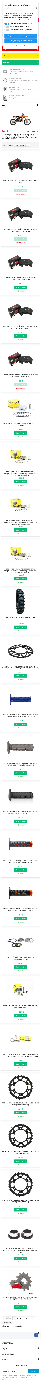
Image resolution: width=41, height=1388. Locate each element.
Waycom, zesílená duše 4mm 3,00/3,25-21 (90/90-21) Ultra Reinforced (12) (20, 376)
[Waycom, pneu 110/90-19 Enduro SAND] (20, 601)
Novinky (6, 62)
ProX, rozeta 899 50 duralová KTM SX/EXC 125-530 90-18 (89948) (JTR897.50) (20, 1152)
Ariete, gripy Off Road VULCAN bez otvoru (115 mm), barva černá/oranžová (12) (20, 910)
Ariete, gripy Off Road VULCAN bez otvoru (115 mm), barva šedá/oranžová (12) (20, 861)
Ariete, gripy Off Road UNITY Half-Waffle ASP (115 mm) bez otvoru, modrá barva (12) (20, 715)
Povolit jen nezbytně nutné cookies (20, 41)
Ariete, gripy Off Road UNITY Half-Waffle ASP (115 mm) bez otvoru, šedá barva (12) (20, 764)
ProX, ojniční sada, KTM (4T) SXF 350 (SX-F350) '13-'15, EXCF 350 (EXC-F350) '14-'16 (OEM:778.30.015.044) (20, 1055)
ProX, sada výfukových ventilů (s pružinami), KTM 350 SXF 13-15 (20, 1007)
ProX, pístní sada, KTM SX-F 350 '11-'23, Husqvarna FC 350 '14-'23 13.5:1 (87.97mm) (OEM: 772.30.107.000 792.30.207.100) (21, 522)
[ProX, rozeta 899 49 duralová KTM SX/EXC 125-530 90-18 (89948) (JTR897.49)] (20, 1087)
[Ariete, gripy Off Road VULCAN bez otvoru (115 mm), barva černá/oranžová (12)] (20, 893)
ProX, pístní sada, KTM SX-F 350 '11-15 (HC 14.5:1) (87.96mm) (20, 424)
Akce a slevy (7, 56)
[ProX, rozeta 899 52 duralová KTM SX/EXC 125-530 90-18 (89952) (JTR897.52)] (20, 1184)
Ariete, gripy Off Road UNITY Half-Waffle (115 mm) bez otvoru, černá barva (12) (20, 812)
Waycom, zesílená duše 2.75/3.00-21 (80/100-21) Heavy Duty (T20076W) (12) (20, 230)
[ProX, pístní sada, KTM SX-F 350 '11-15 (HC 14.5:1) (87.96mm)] (20, 407)
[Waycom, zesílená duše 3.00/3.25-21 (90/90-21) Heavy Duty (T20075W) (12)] (20, 262)
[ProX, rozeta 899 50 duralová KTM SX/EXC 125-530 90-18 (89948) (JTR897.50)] (20, 1135)
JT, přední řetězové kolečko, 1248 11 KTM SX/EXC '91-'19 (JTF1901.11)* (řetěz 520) (20, 1298)
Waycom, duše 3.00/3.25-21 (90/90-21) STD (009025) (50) (20, 181)
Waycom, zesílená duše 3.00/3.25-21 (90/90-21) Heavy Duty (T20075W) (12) (20, 279)
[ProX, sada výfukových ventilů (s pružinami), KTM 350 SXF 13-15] (20, 990)
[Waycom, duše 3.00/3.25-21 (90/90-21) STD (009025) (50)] (20, 164)
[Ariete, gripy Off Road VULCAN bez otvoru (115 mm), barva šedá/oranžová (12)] (20, 844)
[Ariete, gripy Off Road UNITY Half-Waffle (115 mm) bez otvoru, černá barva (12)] (20, 796)
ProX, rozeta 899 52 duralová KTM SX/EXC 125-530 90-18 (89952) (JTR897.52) (20, 1201)
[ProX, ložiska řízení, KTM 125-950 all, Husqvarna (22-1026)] (20, 941)
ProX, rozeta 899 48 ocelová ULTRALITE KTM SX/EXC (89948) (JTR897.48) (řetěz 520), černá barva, (20, 667)
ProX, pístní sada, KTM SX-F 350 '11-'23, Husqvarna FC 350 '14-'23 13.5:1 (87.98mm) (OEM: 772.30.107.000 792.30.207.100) (21, 571)
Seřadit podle (8, 145)
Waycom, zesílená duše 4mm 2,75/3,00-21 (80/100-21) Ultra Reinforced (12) (20, 327)
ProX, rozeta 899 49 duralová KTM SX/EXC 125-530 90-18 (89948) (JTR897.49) (20, 1104)
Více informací (20, 45)
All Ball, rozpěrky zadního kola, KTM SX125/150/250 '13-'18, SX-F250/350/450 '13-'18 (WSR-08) (20, 1250)
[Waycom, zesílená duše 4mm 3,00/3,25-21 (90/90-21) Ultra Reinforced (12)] (20, 359)
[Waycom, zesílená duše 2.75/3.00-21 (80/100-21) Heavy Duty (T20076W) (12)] (20, 213)
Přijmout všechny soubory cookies (20, 36)
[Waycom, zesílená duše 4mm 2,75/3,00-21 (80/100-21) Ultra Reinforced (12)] (20, 310)
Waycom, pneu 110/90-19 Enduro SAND (20, 617)
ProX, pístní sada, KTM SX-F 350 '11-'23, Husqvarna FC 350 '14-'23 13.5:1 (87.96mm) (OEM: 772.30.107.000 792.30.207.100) (21, 474)
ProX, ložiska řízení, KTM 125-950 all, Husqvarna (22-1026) (20, 958)
